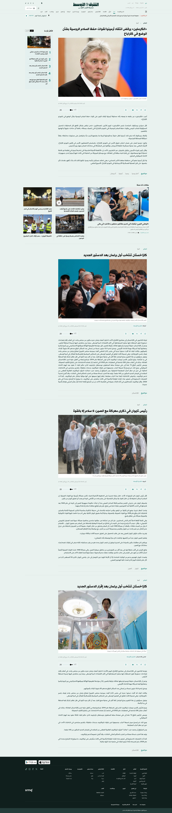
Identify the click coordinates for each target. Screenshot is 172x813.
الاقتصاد (104, 12)
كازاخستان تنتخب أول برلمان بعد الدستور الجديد (115, 255)
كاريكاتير (123, 776)
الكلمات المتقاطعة (100, 792)
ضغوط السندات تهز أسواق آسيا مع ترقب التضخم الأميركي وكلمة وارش (119, 16)
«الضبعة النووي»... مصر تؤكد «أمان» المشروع (38, 236)
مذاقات (70, 773)
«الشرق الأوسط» (137, 326)
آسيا (137, 23)
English (142, 3)
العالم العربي (144, 773)
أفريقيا (134, 781)
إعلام (103, 781)
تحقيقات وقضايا (132, 795)
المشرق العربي (142, 781)
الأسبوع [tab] (27, 30)
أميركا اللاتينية (133, 784)
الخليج (144, 776)
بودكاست (52, 12)
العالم (114, 12)
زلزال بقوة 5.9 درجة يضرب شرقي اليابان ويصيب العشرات (39, 53)
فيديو (57, 12)
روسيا (127, 174)
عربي (146, 3)
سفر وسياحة (69, 776)
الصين (130, 569)
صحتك (91, 773)
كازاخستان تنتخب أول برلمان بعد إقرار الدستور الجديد (38, 74)
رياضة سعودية (143, 792)
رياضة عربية (144, 795)
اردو (132, 3)
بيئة (92, 778)
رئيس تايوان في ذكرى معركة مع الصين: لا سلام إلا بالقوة (38, 60)
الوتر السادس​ (101, 776)
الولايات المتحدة (133, 773)
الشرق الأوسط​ (121, 12)
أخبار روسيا (135, 174)
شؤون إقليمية (144, 784)
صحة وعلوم (90, 12)
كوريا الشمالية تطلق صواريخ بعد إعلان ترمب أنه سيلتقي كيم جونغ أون (38, 82)
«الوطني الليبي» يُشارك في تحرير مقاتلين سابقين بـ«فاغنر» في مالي (123, 224)
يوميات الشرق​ (76, 12)
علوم (92, 776)
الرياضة (68, 12)
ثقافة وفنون (98, 12)
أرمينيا (120, 174)
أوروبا (135, 776)
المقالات (123, 773)
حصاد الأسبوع (133, 792)
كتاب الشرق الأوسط (120, 778)
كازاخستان (135, 393)
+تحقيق (134, 798)
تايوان (137, 569)
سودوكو (102, 795)
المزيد (41, 12)
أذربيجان (113, 174)
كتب (103, 773)
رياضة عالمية (144, 798)
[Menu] (146, 12)
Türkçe (136, 3)
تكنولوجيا (83, 12)
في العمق (63, 12)
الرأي (110, 12)
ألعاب (46, 12)
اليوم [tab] (32, 30)
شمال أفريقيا (142, 778)
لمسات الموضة (69, 778)
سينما (103, 778)
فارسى (129, 3)
